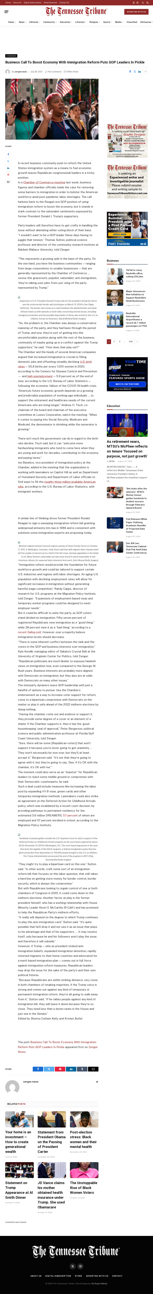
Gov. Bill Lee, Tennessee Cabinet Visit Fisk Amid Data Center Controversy (136, 548)
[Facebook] (8, 154)
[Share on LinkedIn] (139, 71)
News (22, 22)
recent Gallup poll (29, 632)
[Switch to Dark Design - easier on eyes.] (143, 3)
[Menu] (6, 11)
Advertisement (50, 3)
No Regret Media (99, 1284)
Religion (93, 22)
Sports (106, 22)
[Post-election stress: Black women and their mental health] (84, 1119)
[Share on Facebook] (130, 71)
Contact (117, 1276)
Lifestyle (80, 22)
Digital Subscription (32, 3)
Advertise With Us (136, 12)
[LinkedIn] (8, 168)
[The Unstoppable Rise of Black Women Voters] (84, 1170)
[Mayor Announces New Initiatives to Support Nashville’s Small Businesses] (115, 298)
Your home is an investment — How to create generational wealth (18, 1142)
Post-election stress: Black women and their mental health (83, 1139)
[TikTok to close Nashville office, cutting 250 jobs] (115, 276)
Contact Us (64, 3)
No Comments (55, 71)
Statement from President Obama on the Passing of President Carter (52, 1142)
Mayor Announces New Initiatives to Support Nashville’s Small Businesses (136, 296)
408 (131, 341)
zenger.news (21, 71)
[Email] (8, 182)
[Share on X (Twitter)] (135, 71)
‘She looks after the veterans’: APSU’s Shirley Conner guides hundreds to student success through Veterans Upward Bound (136, 498)
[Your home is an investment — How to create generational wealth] (19, 1119)
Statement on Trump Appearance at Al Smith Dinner (19, 1190)
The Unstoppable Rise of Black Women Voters (83, 1188)
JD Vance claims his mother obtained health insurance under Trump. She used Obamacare (51, 1195)
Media (118, 22)
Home (8, 3)
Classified (132, 22)
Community (49, 22)
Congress (11, 56)
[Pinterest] (8, 175)
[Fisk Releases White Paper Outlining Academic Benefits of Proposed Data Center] (115, 523)
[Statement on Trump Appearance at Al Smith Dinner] (19, 1170)
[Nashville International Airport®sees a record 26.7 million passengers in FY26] (115, 320)
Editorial (33, 22)
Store (78, 1276)
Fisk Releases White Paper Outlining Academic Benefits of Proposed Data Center (136, 525)
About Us (17, 3)
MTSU (112, 461)
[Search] (147, 2)
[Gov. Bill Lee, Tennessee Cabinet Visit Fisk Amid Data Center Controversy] (115, 547)
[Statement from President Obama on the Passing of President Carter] (52, 1119)
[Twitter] (8, 161)
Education (65, 22)
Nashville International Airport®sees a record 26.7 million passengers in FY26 (136, 319)
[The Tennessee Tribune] (76, 11)
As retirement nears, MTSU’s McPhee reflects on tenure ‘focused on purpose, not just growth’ (127, 448)
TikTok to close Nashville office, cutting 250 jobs (134, 273)
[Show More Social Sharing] (145, 71)
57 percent (70, 815)
